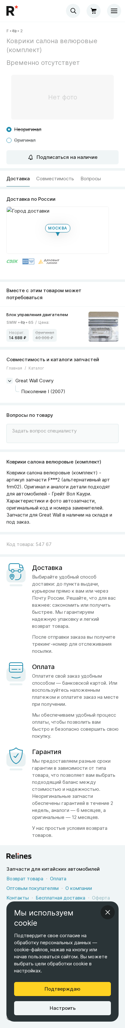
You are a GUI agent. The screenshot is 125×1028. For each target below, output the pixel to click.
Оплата (58, 879)
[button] (57, 230)
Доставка (18, 178)
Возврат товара (24, 879)
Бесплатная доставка (60, 898)
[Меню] (114, 11)
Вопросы (90, 178)
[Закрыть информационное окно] (108, 912)
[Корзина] (94, 11)
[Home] (12, 11)
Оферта (101, 898)
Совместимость (55, 178)
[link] (62, 327)
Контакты (17, 898)
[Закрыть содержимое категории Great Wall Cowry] (9, 381)
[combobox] (73, 11)
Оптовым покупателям (32, 888)
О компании (78, 888)
